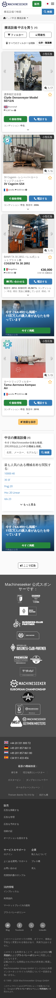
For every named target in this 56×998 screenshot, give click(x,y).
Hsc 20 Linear (12, 492)
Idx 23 (7, 499)
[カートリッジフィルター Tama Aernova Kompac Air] (28, 358)
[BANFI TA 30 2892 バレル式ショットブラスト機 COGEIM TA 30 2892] (28, 233)
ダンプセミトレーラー (37, 779)
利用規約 (43, 988)
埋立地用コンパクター (34, 772)
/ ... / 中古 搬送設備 (16, 17)
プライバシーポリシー (25, 988)
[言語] (47, 4)
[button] (52, 4)
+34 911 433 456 (19, 758)
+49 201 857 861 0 (20, 748)
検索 (49, 11)
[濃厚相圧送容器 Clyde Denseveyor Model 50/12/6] (28, 71)
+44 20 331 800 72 (20, 743)
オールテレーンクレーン (28, 787)
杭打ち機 (43, 794)
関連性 (41, 35)
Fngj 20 (8, 486)
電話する (42, 119)
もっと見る (29, 504)
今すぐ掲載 (28, 330)
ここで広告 (29, 565)
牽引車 (14, 772)
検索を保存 (29, 422)
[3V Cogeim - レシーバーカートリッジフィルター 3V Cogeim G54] (28, 154)
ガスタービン (14, 779)
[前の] (5, 71)
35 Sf (7, 480)
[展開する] (28, 129)
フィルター (16, 35)
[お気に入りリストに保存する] (50, 94)
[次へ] (51, 71)
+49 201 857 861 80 (21, 753)
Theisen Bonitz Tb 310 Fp (21, 794)
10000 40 (9, 473)
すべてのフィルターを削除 (21, 43)
